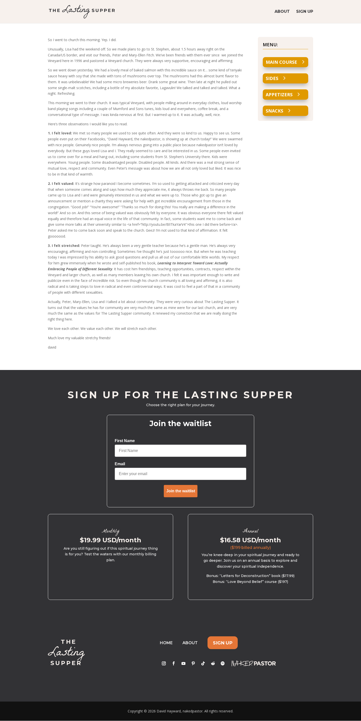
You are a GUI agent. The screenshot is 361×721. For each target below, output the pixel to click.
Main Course (281, 62)
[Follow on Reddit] (213, 663)
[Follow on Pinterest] (193, 663)
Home (166, 643)
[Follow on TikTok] (203, 663)
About (282, 12)
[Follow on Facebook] (174, 663)
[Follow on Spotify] (223, 663)
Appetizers (279, 94)
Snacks (274, 111)
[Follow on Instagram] (164, 663)
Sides (272, 78)
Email (120, 464)
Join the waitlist (180, 491)
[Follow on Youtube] (183, 663)
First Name (125, 441)
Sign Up (304, 12)
